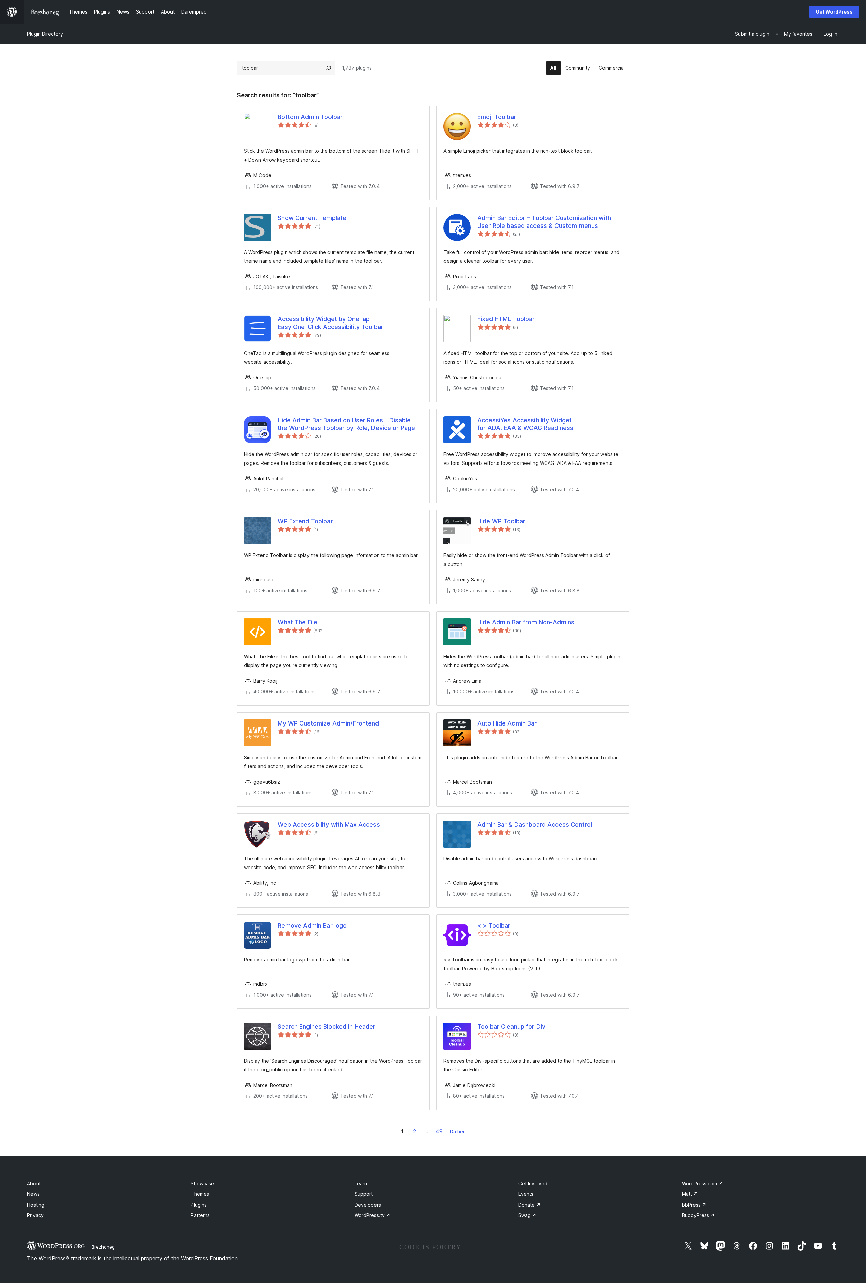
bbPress (694, 1205)
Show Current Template (312, 217)
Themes (200, 1194)
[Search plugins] (328, 68)
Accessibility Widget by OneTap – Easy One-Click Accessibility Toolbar (330, 322)
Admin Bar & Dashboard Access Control (534, 824)
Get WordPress (834, 12)
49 (439, 1131)
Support (364, 1194)
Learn (361, 1183)
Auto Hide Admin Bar (507, 723)
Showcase (202, 1183)
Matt (690, 1194)
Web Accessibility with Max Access (329, 824)
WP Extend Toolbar (305, 521)
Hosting (35, 1205)
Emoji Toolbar (496, 116)
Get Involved (532, 1183)
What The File (297, 622)
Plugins (199, 1205)
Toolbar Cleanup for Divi (512, 1026)
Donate (529, 1205)
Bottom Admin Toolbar (310, 116)
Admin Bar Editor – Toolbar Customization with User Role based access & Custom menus (544, 221)
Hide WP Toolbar (501, 521)
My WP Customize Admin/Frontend (328, 723)
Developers (368, 1205)
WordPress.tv (372, 1215)
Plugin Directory (45, 34)
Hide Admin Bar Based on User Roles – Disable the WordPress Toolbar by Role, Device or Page (346, 424)
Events (525, 1194)
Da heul (458, 1131)
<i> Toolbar (493, 925)
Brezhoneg (103, 1247)
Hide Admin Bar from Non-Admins (525, 622)
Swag (527, 1215)
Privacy (35, 1215)
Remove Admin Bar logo (312, 925)
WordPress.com (702, 1183)
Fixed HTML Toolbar (506, 319)
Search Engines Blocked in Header (326, 1026)
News (33, 1194)
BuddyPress (698, 1215)
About (34, 1183)
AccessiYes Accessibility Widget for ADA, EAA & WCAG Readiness (525, 424)
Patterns (200, 1215)
